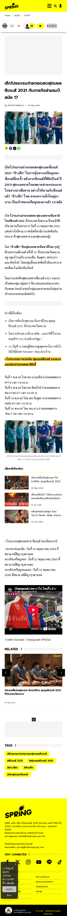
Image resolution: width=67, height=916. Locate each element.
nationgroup (42, 877)
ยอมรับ (9, 889)
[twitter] (14, 148)
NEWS (17, 15)
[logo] (12, 5)
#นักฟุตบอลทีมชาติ (17, 774)
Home (7, 15)
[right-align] (55, 6)
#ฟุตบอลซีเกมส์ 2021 (41, 761)
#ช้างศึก (28, 768)
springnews (42, 886)
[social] (17, 862)
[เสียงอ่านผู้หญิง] (29, 26)
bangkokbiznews (44, 881)
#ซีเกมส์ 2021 (15, 761)
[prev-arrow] (6, 673)
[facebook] (10, 148)
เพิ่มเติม (10, 882)
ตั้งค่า (9, 895)
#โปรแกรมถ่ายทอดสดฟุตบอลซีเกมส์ (27, 754)
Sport (27, 15)
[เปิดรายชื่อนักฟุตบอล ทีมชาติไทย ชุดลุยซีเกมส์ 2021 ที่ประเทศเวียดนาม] (33, 670)
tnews (39, 891)
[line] (18, 148)
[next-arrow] (61, 673)
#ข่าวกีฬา (12, 768)
